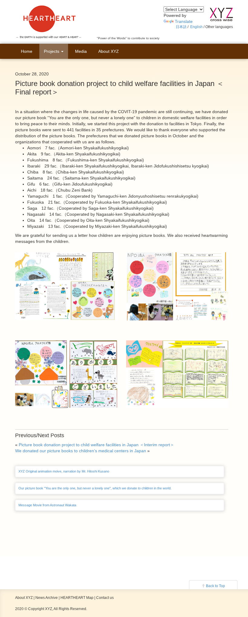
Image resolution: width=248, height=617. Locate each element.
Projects (52, 51)
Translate (184, 21)
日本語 (181, 27)
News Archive (46, 598)
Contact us (105, 598)
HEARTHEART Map (76, 598)
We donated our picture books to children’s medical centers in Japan (80, 450)
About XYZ (108, 51)
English (196, 27)
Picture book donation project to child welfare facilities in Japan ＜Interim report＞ (96, 444)
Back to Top (215, 586)
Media (81, 51)
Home (26, 51)
